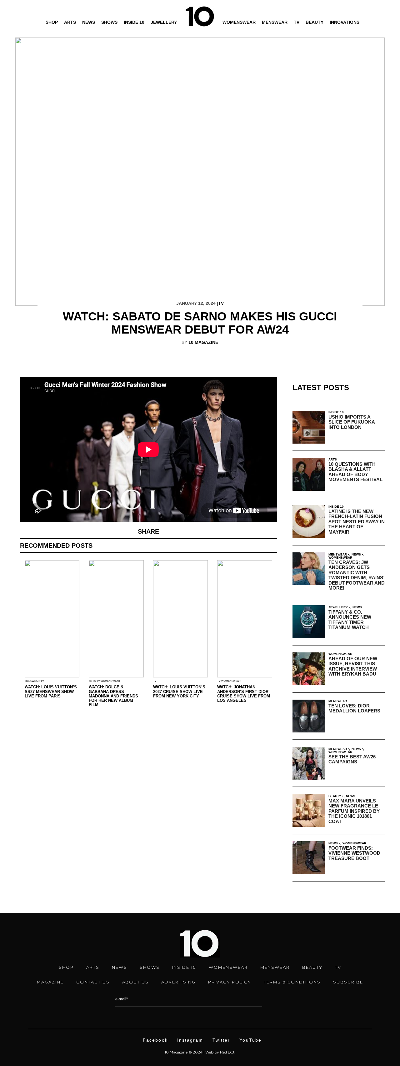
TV (296, 22)
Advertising (178, 981)
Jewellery (164, 22)
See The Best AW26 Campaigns (352, 759)
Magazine (50, 981)
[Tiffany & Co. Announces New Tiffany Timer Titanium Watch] (308, 621)
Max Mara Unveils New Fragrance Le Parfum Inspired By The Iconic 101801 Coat (354, 811)
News (88, 22)
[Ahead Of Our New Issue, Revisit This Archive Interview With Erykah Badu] (308, 668)
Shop (52, 22)
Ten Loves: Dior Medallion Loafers (354, 708)
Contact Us (93, 981)
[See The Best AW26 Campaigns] (308, 763)
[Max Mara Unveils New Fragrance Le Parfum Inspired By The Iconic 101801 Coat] (308, 810)
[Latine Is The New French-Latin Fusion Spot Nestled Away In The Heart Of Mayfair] (308, 521)
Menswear (275, 22)
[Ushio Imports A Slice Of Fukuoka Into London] (308, 427)
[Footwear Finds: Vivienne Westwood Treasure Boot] (308, 857)
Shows (109, 22)
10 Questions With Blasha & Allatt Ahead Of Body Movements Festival (355, 471)
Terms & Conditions (292, 981)
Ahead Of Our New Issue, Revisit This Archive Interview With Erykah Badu (352, 666)
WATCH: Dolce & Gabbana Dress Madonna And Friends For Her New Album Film (113, 696)
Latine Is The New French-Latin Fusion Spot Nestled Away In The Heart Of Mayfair (356, 522)
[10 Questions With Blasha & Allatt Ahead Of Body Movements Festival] (308, 474)
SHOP (66, 967)
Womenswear (239, 22)
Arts (70, 22)
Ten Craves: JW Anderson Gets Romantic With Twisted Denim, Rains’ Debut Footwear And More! (356, 575)
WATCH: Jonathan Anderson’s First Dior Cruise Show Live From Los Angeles (243, 694)
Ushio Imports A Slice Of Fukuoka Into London (351, 422)
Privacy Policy (229, 981)
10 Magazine (203, 342)
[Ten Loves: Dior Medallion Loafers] (308, 716)
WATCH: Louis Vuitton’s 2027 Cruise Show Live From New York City (179, 691)
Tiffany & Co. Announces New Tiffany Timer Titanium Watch (349, 619)
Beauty (314, 22)
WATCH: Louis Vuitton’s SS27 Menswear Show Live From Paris (51, 691)
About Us (135, 981)
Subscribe (348, 981)
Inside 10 (134, 22)
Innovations (344, 22)
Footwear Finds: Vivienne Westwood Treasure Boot (354, 853)
